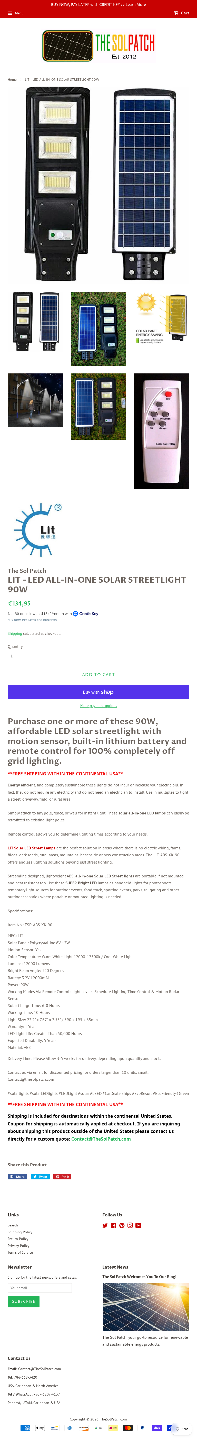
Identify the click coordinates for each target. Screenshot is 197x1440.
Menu (19, 13)
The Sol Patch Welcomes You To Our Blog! (139, 1277)
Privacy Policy (18, 1245)
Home (12, 80)
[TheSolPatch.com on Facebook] (113, 1226)
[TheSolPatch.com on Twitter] (105, 1226)
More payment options (98, 705)
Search (13, 1225)
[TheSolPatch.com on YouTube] (138, 1226)
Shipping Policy (20, 1232)
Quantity (15, 646)
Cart (184, 13)
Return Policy (18, 1238)
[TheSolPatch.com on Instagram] (130, 1226)
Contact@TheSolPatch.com (101, 1139)
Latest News (115, 1267)
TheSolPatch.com (113, 1419)
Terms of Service (20, 1252)
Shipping (15, 633)
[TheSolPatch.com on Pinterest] (122, 1226)
